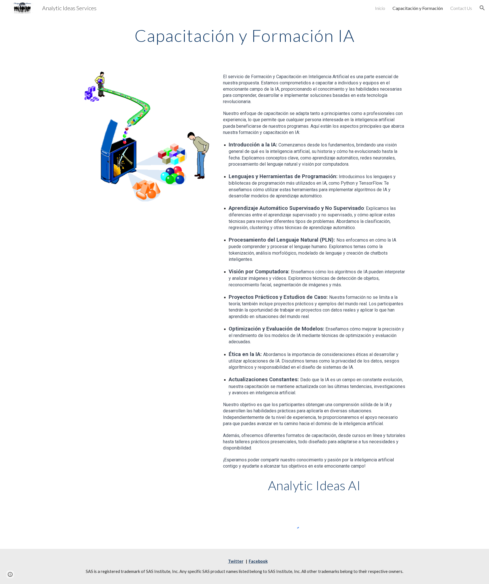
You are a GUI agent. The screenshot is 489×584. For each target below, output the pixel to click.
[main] (244, 35)
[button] (482, 8)
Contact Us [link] (461, 8)
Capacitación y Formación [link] (418, 8)
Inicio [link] (380, 8)
